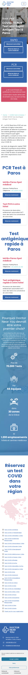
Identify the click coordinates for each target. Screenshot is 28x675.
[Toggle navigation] (24, 3)
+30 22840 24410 (17, 190)
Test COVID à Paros (10, 595)
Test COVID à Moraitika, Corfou (13, 566)
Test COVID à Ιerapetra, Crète (13, 569)
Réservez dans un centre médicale (13, 49)
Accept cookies (14, 659)
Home (5, 115)
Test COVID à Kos (9, 572)
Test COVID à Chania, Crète (12, 557)
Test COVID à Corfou (10, 563)
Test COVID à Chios (10, 605)
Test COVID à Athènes (11, 530)
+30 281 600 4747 (11, 642)
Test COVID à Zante (10, 608)
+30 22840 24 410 (17, 267)
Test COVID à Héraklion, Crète (13, 536)
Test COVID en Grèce (11, 583)
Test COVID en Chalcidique (12, 589)
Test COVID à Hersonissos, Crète (14, 543)
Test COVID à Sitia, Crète (11, 592)
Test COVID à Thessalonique (13, 533)
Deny (14, 663)
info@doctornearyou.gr (13, 645)
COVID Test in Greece (16, 115)
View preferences (14, 667)
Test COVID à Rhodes (10, 560)
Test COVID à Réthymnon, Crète (14, 554)
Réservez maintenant (11, 195)
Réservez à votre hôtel (13, 44)
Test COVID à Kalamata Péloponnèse (11, 539)
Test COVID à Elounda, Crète (13, 546)
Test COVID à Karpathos (11, 598)
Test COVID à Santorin (11, 575)
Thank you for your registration (13, 611)
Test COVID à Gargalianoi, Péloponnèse (12, 579)
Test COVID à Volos (10, 586)
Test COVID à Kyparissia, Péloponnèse (11, 601)
